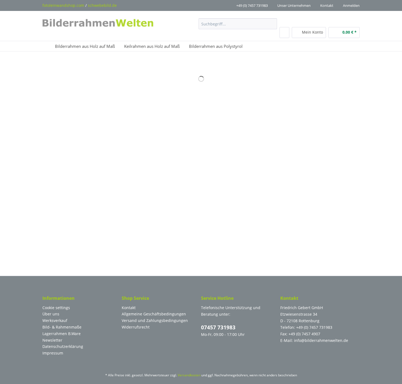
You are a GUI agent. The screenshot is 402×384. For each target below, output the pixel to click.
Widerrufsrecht (136, 327)
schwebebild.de (102, 5)
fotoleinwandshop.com (63, 5)
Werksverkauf (54, 320)
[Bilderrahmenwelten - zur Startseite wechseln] (97, 24)
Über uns (50, 313)
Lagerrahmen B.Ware (61, 333)
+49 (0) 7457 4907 (304, 333)
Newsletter (52, 340)
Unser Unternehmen (294, 5)
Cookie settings (56, 307)
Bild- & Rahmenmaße (61, 327)
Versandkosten (189, 375)
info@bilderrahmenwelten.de (321, 340)
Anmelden (351, 5)
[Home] (46, 46)
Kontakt (326, 5)
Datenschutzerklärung (62, 346)
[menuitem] (238, 26)
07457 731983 (218, 327)
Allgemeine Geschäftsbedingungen (154, 313)
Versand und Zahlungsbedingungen (155, 320)
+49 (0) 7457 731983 (252, 5)
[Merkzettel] (284, 32)
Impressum (52, 353)
